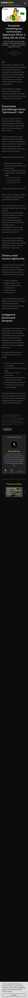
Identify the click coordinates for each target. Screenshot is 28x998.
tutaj (10, 991)
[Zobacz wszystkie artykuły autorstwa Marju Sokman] (14, 445)
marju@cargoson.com (17, 424)
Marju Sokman (14, 51)
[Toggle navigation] (25, 3)
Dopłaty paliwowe (10, 292)
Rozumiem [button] (14, 995)
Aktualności (7, 429)
